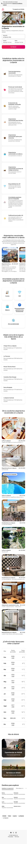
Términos (16, 836)
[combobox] (13, 37)
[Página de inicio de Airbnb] (3, 9)
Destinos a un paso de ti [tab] (8, 788)
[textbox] (7, 42)
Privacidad (10, 836)
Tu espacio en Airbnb (18, 9)
